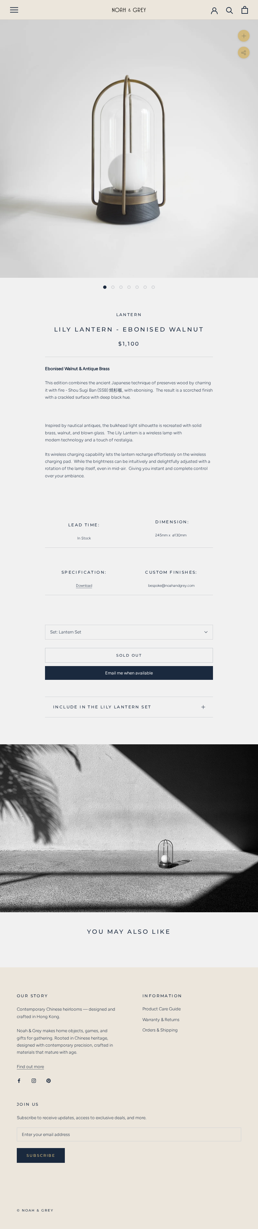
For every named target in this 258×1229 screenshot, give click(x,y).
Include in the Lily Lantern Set (102, 706)
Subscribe (41, 1155)
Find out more (30, 1066)
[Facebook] (19, 1080)
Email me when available (129, 672)
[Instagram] (34, 1080)
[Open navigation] (14, 10)
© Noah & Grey (35, 1210)
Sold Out (129, 655)
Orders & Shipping (160, 1030)
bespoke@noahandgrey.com (171, 585)
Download (84, 585)
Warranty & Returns (160, 1019)
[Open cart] (245, 10)
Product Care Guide (161, 1008)
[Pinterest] (48, 1080)
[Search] (229, 9)
